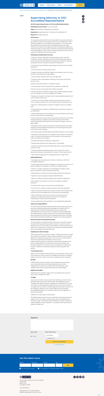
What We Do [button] (51, 5)
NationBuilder (28, 392)
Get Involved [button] (68, 5)
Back (22, 15)
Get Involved (27, 10)
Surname (34, 362)
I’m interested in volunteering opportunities (51, 368)
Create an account (60, 344)
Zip (56, 362)
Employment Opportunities (39, 10)
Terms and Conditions (34, 390)
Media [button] (60, 5)
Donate (80, 5)
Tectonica (39, 392)
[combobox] (100, 395)
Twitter (34, 336)
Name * (22, 362)
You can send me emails (28, 368)
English (99, 394)
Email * (45, 362)
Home (21, 10)
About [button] (42, 5)
